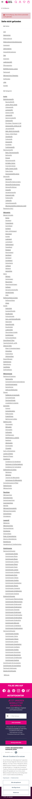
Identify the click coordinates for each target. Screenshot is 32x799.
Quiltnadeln (8, 432)
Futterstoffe (8, 139)
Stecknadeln (9, 424)
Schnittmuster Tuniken (11, 561)
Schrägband (8, 260)
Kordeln (7, 236)
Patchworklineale (10, 400)
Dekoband (8, 220)
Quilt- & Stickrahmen (9, 451)
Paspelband (8, 247)
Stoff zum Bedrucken (11, 389)
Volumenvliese (9, 356)
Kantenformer (9, 387)
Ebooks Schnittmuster (9, 671)
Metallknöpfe (9, 313)
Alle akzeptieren (16, 782)
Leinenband (8, 241)
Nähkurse (6, 675)
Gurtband (8, 228)
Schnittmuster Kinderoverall (13, 604)
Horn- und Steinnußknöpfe (12, 319)
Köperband (8, 233)
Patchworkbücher (8, 528)
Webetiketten (7, 364)
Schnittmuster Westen (11, 585)
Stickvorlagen (7, 533)
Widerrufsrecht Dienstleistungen (12, 42)
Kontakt (5, 85)
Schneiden (6, 405)
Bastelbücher (7, 541)
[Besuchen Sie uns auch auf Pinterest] (13, 690)
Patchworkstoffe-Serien (12, 173)
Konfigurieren (16, 787)
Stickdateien (7, 516)
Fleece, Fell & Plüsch (11, 134)
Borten (7, 217)
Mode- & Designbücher (9, 536)
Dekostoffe (6, 176)
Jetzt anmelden (16, 722)
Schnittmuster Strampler (12, 609)
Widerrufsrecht (7, 38)
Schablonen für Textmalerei (13, 467)
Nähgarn (7, 276)
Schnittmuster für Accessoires (12, 663)
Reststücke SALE (8, 208)
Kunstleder (8, 144)
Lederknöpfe (9, 329)
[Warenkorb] (28, 2)
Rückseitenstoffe (10, 160)
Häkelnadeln (9, 443)
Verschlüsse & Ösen (8, 340)
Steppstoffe (8, 142)
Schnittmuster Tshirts (11, 636)
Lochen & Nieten (8, 453)
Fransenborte (9, 223)
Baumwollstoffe (9, 102)
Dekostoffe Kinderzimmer (12, 184)
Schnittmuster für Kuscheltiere (12, 665)
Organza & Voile (9, 195)
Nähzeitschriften (8, 525)
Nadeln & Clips (7, 421)
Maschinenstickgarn (11, 284)
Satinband (8, 257)
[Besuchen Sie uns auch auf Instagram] (18, 690)
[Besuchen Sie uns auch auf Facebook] (4, 690)
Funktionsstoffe (9, 147)
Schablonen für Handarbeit (13, 461)
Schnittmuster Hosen (11, 567)
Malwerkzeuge (7, 485)
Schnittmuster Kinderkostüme (14, 628)
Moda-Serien (9, 171)
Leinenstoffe (9, 110)
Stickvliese (8, 351)
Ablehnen (16, 792)
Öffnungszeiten (7, 65)
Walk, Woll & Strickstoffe (12, 131)
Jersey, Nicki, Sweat (11, 104)
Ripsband (8, 249)
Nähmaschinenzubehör (10, 508)
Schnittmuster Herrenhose (13, 652)
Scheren (7, 408)
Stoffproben (6, 79)
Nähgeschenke (7, 488)
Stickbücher (6, 531)
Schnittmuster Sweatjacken (13, 583)
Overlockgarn (9, 279)
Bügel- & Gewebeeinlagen (12, 348)
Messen (5, 392)
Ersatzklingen (9, 416)
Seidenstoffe (9, 120)
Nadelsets (8, 440)
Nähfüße (5, 505)
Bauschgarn (8, 281)
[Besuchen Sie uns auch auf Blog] (28, 690)
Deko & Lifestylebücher (10, 539)
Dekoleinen (8, 179)
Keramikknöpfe (9, 324)
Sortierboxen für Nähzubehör (13, 480)
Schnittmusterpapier (11, 384)
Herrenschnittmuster (9, 631)
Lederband (8, 239)
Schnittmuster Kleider (11, 553)
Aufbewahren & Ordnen (9, 469)
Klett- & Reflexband (11, 231)
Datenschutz (15, 778)
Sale (4, 55)
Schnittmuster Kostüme (12, 593)
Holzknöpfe (8, 308)
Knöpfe (5, 305)
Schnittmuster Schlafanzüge (13, 591)
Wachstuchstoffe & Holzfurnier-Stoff (15, 205)
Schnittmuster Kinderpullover (13, 617)
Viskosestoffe (9, 107)
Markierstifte (9, 379)
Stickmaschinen (8, 497)
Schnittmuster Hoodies (12, 580)
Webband (8, 268)
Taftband (8, 265)
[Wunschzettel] (24, 2)
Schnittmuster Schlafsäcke (13, 625)
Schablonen (6, 459)
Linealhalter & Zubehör (11, 403)
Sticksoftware (7, 513)
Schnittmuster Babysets (12, 623)
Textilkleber (6, 367)
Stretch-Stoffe (9, 112)
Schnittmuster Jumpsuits (12, 588)
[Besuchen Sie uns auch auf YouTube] (9, 690)
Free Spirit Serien (10, 166)
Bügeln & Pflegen (8, 456)
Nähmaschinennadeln (9, 511)
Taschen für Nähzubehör (12, 477)
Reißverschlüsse (10, 300)
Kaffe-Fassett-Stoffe (11, 168)
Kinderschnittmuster (9, 596)
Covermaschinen (8, 503)
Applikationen (7, 361)
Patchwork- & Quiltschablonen (14, 464)
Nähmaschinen (7, 495)
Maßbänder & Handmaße (12, 395)
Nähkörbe (8, 475)
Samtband (8, 255)
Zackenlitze (8, 271)
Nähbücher (6, 523)
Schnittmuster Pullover (11, 577)
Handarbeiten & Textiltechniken (12, 544)
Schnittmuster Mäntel (11, 564)
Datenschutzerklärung (14, 728)
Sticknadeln (8, 429)
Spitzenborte (9, 263)
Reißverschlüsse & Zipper (10, 297)
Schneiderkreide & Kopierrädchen (15, 381)
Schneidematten (10, 411)
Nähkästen (8, 472)
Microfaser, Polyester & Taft (13, 123)
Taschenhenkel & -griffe (10, 343)
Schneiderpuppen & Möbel (10, 483)
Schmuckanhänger (10, 337)
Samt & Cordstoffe (10, 118)
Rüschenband (9, 252)
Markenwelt (6, 72)
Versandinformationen (9, 52)
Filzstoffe (8, 189)
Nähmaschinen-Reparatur (10, 75)
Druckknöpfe (9, 327)
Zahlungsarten (7, 48)
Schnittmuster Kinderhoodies (13, 615)
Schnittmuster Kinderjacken (13, 607)
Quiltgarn (8, 287)
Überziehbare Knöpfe (11, 332)
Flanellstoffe (8, 136)
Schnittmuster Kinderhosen (13, 612)
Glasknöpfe (8, 321)
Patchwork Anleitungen (10, 668)
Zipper (7, 303)
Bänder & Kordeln (8, 215)
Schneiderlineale (10, 397)
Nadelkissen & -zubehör (12, 437)
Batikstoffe (8, 155)
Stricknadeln (9, 445)
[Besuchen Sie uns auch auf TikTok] (23, 690)
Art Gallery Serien (10, 163)
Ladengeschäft (7, 62)
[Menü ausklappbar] (2, 1)
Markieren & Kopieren (9, 376)
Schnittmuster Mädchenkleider (14, 599)
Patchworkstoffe (8, 150)
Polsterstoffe (9, 197)
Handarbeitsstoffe (10, 192)
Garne (5, 273)
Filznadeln (8, 448)
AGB (4, 31)
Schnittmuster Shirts (11, 575)
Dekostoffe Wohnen (11, 187)
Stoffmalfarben (7, 369)
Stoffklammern (9, 435)
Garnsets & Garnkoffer (11, 289)
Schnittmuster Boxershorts (13, 655)
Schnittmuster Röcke (11, 556)
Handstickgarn (9, 292)
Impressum (6, 778)
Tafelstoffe (8, 200)
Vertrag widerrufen (16, 742)
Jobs (4, 82)
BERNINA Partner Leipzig (10, 68)
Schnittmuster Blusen (11, 559)
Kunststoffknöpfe (10, 311)
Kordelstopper (9, 335)
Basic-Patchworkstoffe (12, 152)
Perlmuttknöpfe (9, 316)
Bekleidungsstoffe (8, 99)
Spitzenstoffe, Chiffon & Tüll (13, 126)
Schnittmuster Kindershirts (13, 620)
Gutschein (6, 58)
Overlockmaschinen (9, 500)
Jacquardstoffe (9, 128)
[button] (16, 2)
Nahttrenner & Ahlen (11, 419)
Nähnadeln (8, 427)
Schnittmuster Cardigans (12, 572)
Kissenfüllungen (7, 359)
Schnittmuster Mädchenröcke (13, 601)
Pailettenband (9, 244)
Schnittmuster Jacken (11, 569)
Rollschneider (9, 413)
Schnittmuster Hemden (12, 633)
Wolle (6, 295)
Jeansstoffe (8, 115)
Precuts (7, 157)
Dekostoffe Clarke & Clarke (13, 182)
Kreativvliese (9, 353)
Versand (11, 796)
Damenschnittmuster (9, 551)
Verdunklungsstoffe (10, 203)
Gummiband (8, 226)
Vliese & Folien (7, 345)
